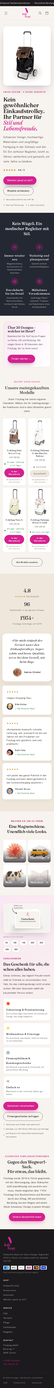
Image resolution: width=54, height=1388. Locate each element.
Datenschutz (20, 1382)
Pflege (6, 1322)
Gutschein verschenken (20, 1105)
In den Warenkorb (14, 473)
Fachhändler (9, 1327)
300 (7, 949)
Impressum (37, 1382)
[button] (6, 13)
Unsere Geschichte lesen (27, 1216)
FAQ (5, 1313)
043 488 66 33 (10, 1364)
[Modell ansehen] (27, 56)
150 (23, 942)
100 (14, 942)
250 (41, 942)
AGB (5, 1382)
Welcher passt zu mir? (20, 180)
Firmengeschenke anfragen (23, 1116)
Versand (7, 1318)
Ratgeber (8, 1332)
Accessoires (9, 1290)
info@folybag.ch (11, 1360)
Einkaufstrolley (11, 1285)
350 (16, 949)
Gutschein (8, 1295)
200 (32, 942)
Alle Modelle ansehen (27, 562)
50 (6, 942)
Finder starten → (21, 358)
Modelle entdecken (18, 190)
